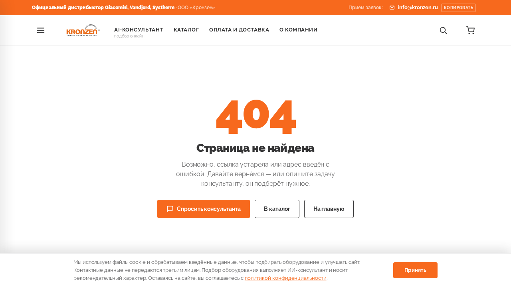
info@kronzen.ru (435, 7)
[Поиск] (443, 30)
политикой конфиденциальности (286, 278)
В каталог (277, 209)
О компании (298, 30)
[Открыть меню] (41, 30)
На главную (329, 209)
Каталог (186, 30)
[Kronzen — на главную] (82, 30)
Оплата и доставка (239, 30)
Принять (415, 270)
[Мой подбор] (470, 30)
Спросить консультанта (209, 209)
